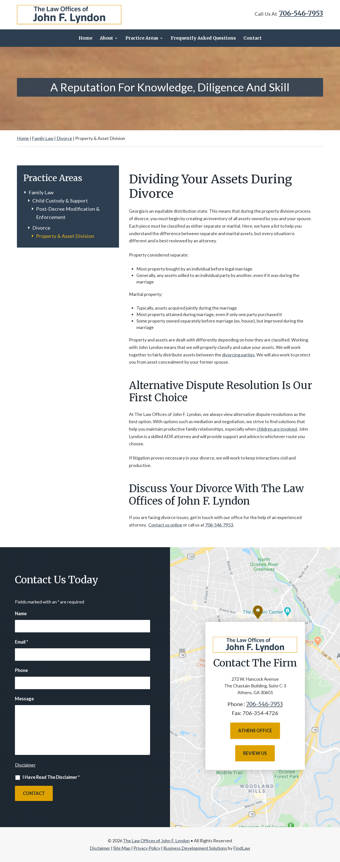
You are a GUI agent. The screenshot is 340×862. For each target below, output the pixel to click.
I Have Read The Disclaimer (51, 777)
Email (21, 642)
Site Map (121, 848)
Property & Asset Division (65, 236)
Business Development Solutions (195, 848)
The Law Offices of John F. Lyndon (156, 840)
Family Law (41, 192)
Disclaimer (25, 765)
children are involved (277, 429)
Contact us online (165, 525)
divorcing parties (238, 354)
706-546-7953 (301, 13)
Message (24, 698)
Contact (252, 38)
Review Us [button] (255, 753)
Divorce (41, 228)
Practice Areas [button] (141, 38)
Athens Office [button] (255, 730)
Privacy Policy (146, 848)
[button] (335, 825)
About (106, 38)
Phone (21, 670)
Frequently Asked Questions (203, 38)
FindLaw (241, 848)
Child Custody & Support (60, 200)
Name (21, 613)
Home (85, 38)
